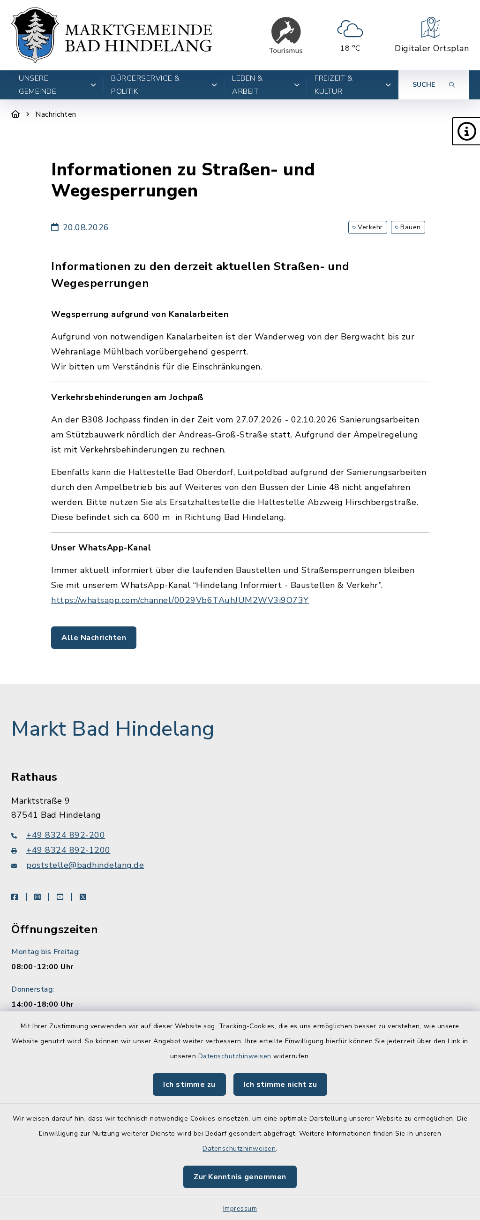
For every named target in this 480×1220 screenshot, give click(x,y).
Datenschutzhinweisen (234, 1056)
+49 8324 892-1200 (68, 850)
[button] (466, 131)
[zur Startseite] (111, 35)
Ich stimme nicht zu (280, 1084)
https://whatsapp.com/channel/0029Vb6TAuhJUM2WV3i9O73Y (180, 600)
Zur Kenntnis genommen (240, 1177)
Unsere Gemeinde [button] (37, 85)
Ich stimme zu (189, 1084)
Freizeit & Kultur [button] (333, 85)
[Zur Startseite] (15, 114)
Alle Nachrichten (93, 638)
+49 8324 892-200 (65, 835)
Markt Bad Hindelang (113, 729)
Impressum (240, 1208)
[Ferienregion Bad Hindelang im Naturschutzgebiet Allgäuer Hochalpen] (286, 35)
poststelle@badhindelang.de (85, 865)
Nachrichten (55, 114)
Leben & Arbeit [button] (247, 85)
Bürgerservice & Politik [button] (145, 85)
